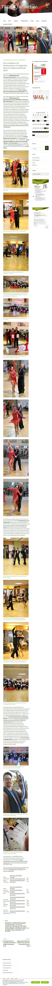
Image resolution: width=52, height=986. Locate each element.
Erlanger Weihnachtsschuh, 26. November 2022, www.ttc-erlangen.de (15, 861)
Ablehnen (45, 982)
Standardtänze (9, 929)
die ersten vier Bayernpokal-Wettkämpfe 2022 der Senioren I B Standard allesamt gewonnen (15, 720)
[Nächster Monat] (47, 112)
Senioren (17, 928)
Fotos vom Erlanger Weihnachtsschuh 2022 (14, 867)
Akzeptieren (35, 982)
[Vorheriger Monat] (33, 112)
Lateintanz (19, 924)
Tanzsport (19, 930)
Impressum (5, 970)
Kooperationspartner (7, 965)
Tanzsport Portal (35, 157)
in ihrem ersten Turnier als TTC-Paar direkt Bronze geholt (16, 525)
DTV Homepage (35, 160)
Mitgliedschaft (24, 20)
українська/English (7, 24)
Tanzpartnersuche (7, 962)
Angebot (16, 20)
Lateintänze (8, 925)
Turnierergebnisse (7, 967)
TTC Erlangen (22, 138)
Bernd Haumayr (17, 922)
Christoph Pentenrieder (18, 923)
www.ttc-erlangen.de (8, 871)
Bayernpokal (9, 922)
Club (9, 20)
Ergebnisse (44, 20)
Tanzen (13, 930)
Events (32, 20)
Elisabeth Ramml (10, 924)
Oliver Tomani (22, 925)
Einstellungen (13, 982)
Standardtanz (25, 928)
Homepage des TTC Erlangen (16, 869)
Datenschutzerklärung (8, 972)
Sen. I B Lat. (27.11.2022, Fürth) (17, 878)
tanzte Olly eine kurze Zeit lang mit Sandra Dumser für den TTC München (16, 125)
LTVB (33, 162)
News (4, 20)
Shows (37, 20)
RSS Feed (34, 165)
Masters (15, 925)
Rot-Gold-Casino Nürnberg (15, 144)
